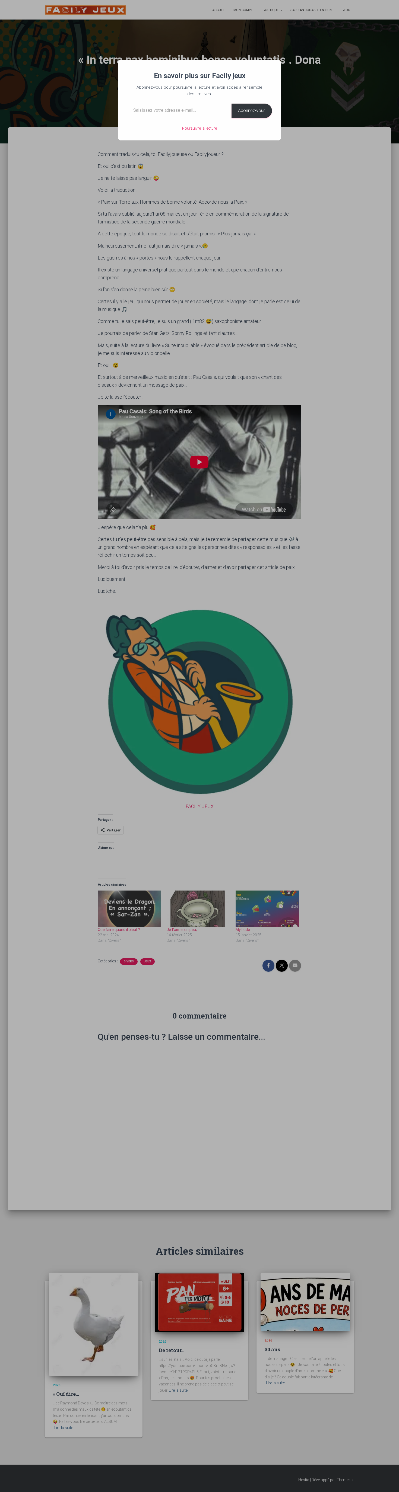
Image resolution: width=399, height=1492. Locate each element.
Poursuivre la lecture (199, 128)
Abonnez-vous (251, 110)
